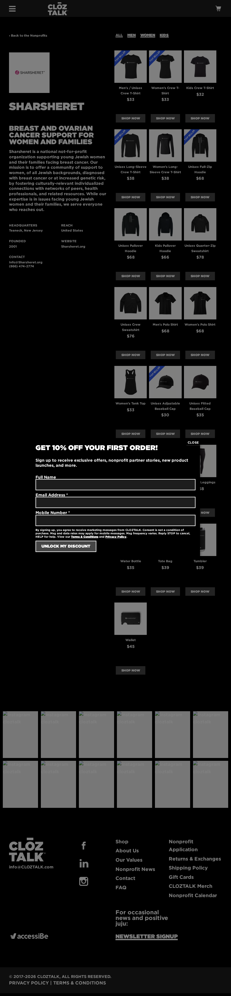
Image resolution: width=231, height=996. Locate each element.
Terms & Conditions (84, 536)
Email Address (51, 495)
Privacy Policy (115, 536)
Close (193, 442)
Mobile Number (52, 512)
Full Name (45, 477)
